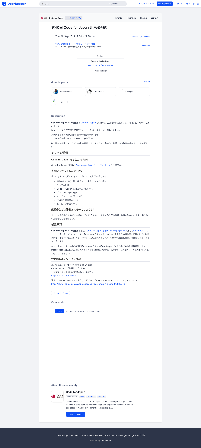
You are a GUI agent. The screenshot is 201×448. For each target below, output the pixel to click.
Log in (187, 3)
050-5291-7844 (146, 3)
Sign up (178, 3)
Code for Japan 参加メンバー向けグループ (107, 230)
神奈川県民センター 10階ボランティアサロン (75, 44)
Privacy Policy (103, 435)
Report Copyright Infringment (125, 435)
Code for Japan (56, 18)
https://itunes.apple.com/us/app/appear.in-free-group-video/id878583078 (88, 284)
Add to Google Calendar (141, 36)
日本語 (196, 3)
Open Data (101, 397)
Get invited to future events (100, 65)
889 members (72, 397)
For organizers (164, 3)
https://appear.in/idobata (63, 275)
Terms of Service (88, 435)
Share (56, 293)
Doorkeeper (106, 440)
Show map (146, 45)
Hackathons (91, 397)
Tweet (65, 293)
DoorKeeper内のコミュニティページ (93, 165)
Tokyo (82, 397)
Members (131, 18)
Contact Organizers (64, 435)
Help (77, 435)
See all (147, 81)
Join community (74, 18)
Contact (154, 18)
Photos (143, 18)
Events (118, 18)
